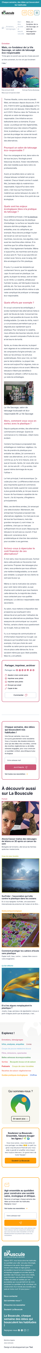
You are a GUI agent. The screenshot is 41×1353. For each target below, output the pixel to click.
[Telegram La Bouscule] (28, 670)
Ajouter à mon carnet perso (18, 675)
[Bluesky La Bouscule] (33, 670)
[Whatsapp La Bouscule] (31, 670)
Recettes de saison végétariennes (16, 1071)
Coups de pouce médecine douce (16, 1048)
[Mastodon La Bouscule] (25, 670)
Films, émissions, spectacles (14, 1053)
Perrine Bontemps (33, 90)
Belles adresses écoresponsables (16, 1057)
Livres (29, 1044)
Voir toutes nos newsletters (15, 774)
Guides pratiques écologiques (15, 1075)
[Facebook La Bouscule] (17, 670)
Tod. (31, 1347)
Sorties (5, 1062)
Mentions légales (9, 1340)
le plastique (32, 217)
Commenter (19, 695)
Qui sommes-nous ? (13, 1300)
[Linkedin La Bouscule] (22, 670)
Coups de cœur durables (23, 1066)
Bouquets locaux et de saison (23, 1062)
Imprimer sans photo (15, 682)
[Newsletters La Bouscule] (28, 1330)
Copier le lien (12, 688)
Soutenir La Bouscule (20, 1160)
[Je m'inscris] (20, 1223)
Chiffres (33, 1075)
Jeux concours (8, 1343)
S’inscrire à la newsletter (14, 1305)
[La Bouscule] (8, 12)
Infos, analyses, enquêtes (13, 1044)
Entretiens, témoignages (12, 1040)
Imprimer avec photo (15, 678)
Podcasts (6, 1066)
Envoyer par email (14, 685)
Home (3, 28)
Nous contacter (11, 1296)
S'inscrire (24, 12)
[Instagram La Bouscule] (20, 670)
